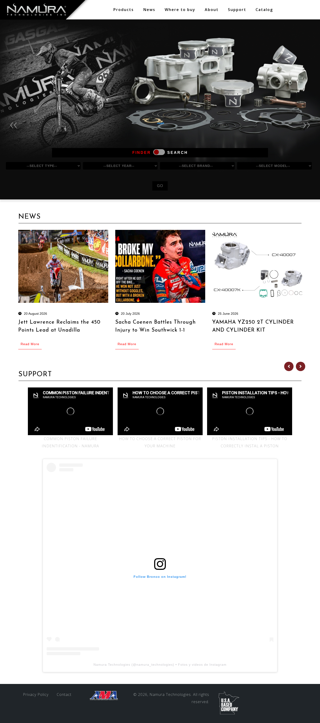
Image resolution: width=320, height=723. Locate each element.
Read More (30, 344)
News (149, 9)
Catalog (264, 9)
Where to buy (180, 9)
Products (123, 9)
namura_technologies (154, 664)
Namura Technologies (111, 664)
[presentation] (13, 123)
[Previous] (289, 366)
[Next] (300, 366)
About (212, 9)
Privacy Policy (35, 694)
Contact (64, 694)
